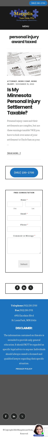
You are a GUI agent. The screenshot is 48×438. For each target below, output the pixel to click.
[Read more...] (14, 153)
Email (24, 213)
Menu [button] (25, 26)
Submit (24, 263)
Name (24, 199)
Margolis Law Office (24, 15)
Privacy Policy (24, 369)
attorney (12, 81)
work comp (24, 81)
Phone (24, 224)
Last (33, 208)
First (15, 208)
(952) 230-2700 (38, 3)
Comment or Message (24, 235)
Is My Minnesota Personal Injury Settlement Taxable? (23, 101)
